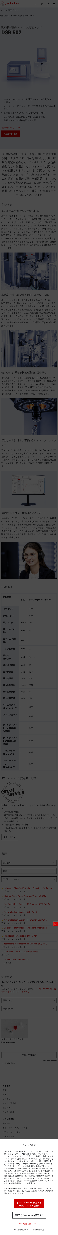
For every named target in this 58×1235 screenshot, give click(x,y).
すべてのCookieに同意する (29, 1204)
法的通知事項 (38, 1230)
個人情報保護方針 (21, 1230)
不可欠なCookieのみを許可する (29, 1215)
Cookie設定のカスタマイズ (29, 1224)
